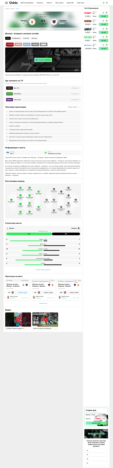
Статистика (26, 38)
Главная (7, 8)
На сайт (103, 16)
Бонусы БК (70, 3)
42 (87, 463)
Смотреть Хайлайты (10, 44)
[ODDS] (13, 2)
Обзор (8, 38)
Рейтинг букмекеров (27, 3)
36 (87, 459)
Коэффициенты (16, 38)
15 (87, 450)
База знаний (59, 3)
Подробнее (42, 29)
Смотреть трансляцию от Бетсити (27, 44)
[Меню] (6, 3)
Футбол (13, 8)
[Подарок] (103, 2)
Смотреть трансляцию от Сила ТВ (43, 44)
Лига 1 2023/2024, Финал (43, 14)
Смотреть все (43, 303)
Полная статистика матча (43, 270)
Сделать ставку (96, 423)
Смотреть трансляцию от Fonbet (18, 44)
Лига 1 (17, 8)
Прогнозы (40, 3)
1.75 (104, 419)
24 (87, 454)
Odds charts (80, 3)
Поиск (107, 2)
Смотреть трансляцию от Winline (35, 44)
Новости (49, 3)
